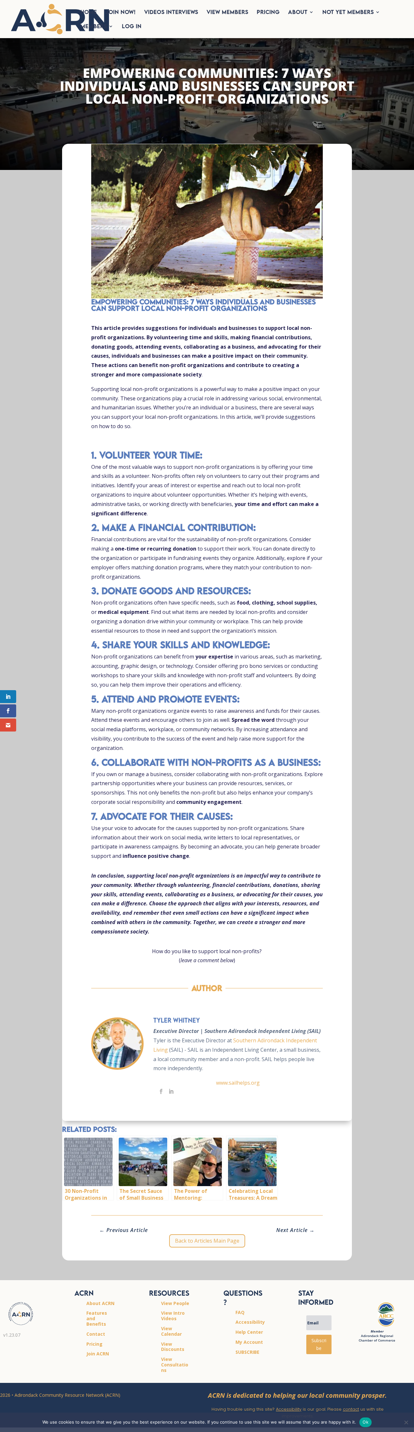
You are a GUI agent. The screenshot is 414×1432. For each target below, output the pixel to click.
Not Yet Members (348, 12)
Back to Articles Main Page (207, 1240)
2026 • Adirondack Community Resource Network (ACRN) (60, 1395)
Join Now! (120, 12)
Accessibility (288, 1409)
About (298, 12)
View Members (227, 12)
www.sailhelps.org (238, 1082)
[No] (406, 1422)
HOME (89, 12)
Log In (132, 26)
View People (175, 1303)
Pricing (268, 12)
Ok (365, 1422)
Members (94, 26)
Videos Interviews (171, 12)
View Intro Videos (173, 1315)
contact (351, 1409)
